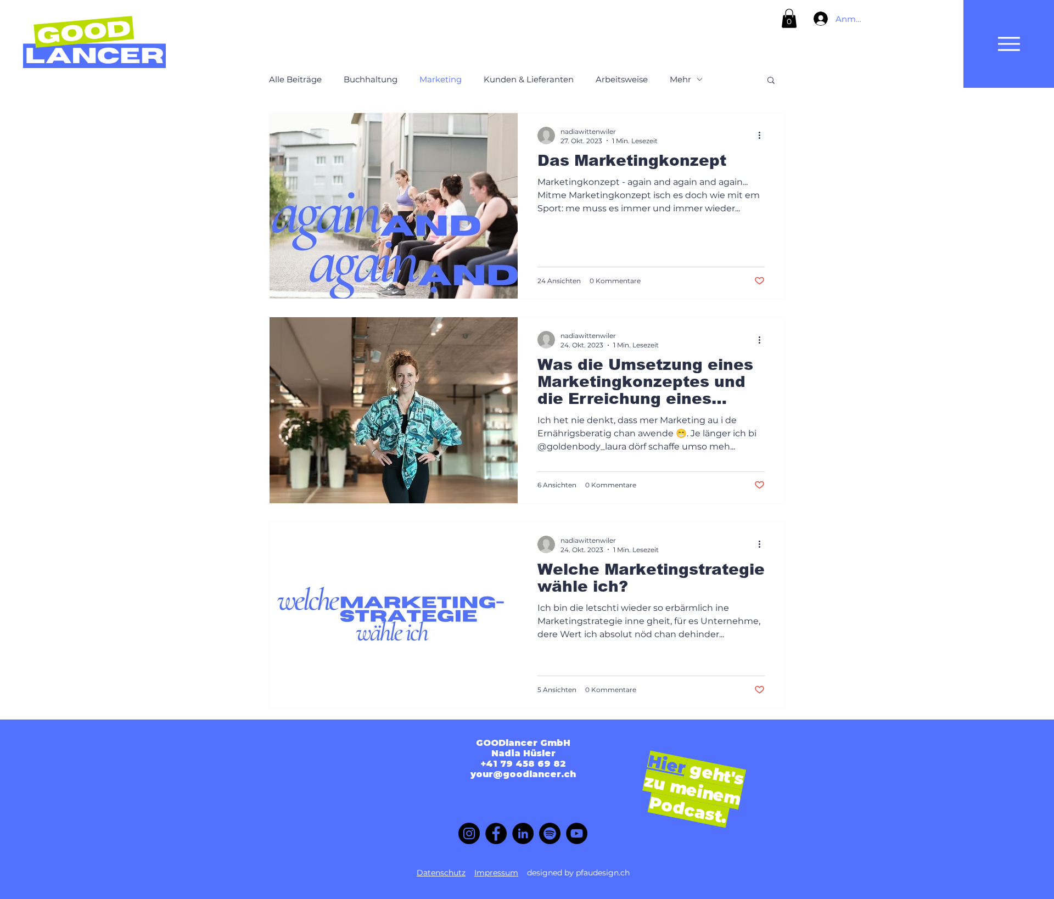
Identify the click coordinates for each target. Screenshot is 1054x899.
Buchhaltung (370, 79)
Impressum (496, 873)
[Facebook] (496, 833)
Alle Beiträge (295, 79)
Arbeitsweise (622, 79)
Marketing (440, 79)
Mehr (680, 79)
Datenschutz (441, 873)
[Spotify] (549, 833)
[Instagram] (469, 833)
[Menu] (1008, 44)
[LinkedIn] (523, 833)
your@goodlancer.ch (523, 774)
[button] (789, 18)
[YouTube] (576, 833)
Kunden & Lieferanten (529, 79)
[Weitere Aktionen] (763, 135)
